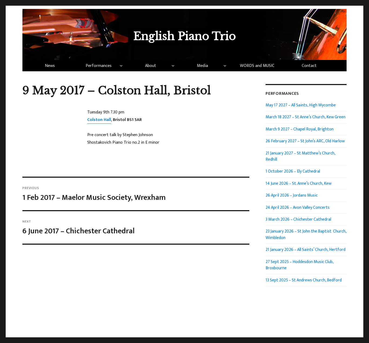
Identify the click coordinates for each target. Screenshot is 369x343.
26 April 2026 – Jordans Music (292, 195)
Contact (309, 65)
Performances (99, 65)
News (50, 65)
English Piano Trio (184, 36)
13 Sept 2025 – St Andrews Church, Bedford (304, 280)
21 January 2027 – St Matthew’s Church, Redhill (300, 156)
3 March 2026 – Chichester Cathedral (298, 219)
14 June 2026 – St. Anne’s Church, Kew (298, 183)
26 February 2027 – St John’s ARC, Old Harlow (305, 140)
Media (202, 65)
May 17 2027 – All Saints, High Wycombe (301, 105)
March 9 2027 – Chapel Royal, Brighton (300, 129)
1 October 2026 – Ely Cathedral (293, 171)
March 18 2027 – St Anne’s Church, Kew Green (305, 116)
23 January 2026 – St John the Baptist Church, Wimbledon (306, 234)
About (150, 65)
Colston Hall (99, 119)
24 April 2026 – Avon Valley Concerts (298, 207)
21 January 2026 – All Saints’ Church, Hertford (305, 249)
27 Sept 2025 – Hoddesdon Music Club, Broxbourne (299, 264)
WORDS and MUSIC (257, 65)
